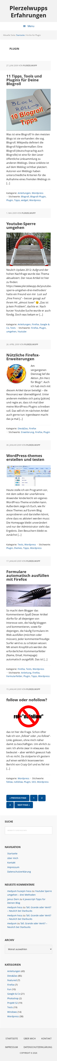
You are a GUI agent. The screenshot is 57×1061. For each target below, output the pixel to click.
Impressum (13, 867)
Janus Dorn (13, 899)
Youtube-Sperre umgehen (21, 225)
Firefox (35, 324)
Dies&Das (23, 428)
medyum (12, 923)
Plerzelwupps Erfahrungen (29, 11)
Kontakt (11, 862)
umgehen (11, 331)
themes (18, 548)
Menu (31, 26)
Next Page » (23, 805)
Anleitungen (24, 193)
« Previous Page (18, 798)
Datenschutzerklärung (19, 871)
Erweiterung (27, 432)
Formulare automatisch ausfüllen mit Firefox (27, 575)
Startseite (12, 853)
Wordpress (37, 193)
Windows (12, 1011)
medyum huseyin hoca (19, 891)
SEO (34, 781)
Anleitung (26, 672)
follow (9, 781)
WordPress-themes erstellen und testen (25, 457)
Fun (9, 989)
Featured (12, 980)
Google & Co (13, 993)
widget (24, 200)
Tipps (17, 200)
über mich (12, 858)
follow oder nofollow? (26, 699)
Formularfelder (14, 676)
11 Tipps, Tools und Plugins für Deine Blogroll (24, 79)
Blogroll (25, 196)
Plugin (9, 200)
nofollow (18, 781)
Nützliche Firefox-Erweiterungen (23, 356)
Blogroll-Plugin (38, 196)
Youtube (22, 331)
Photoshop (13, 998)
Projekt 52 (12, 1002)
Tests (13, 327)
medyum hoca (14, 907)
